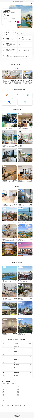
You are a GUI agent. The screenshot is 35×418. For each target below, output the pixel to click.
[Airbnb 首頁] (4, 3)
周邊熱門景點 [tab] (4, 383)
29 (15, 32)
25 (8, 32)
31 (6, 34)
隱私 (15, 416)
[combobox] (11, 15)
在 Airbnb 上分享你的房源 (28, 3)
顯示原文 (21, 1)
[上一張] (15, 68)
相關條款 (18, 416)
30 (4, 34)
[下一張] (18, 68)
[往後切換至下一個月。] (15, 21)
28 (13, 32)
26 (10, 32)
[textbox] (7, 18)
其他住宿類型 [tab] (9, 383)
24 (6, 32)
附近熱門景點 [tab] (14, 383)
